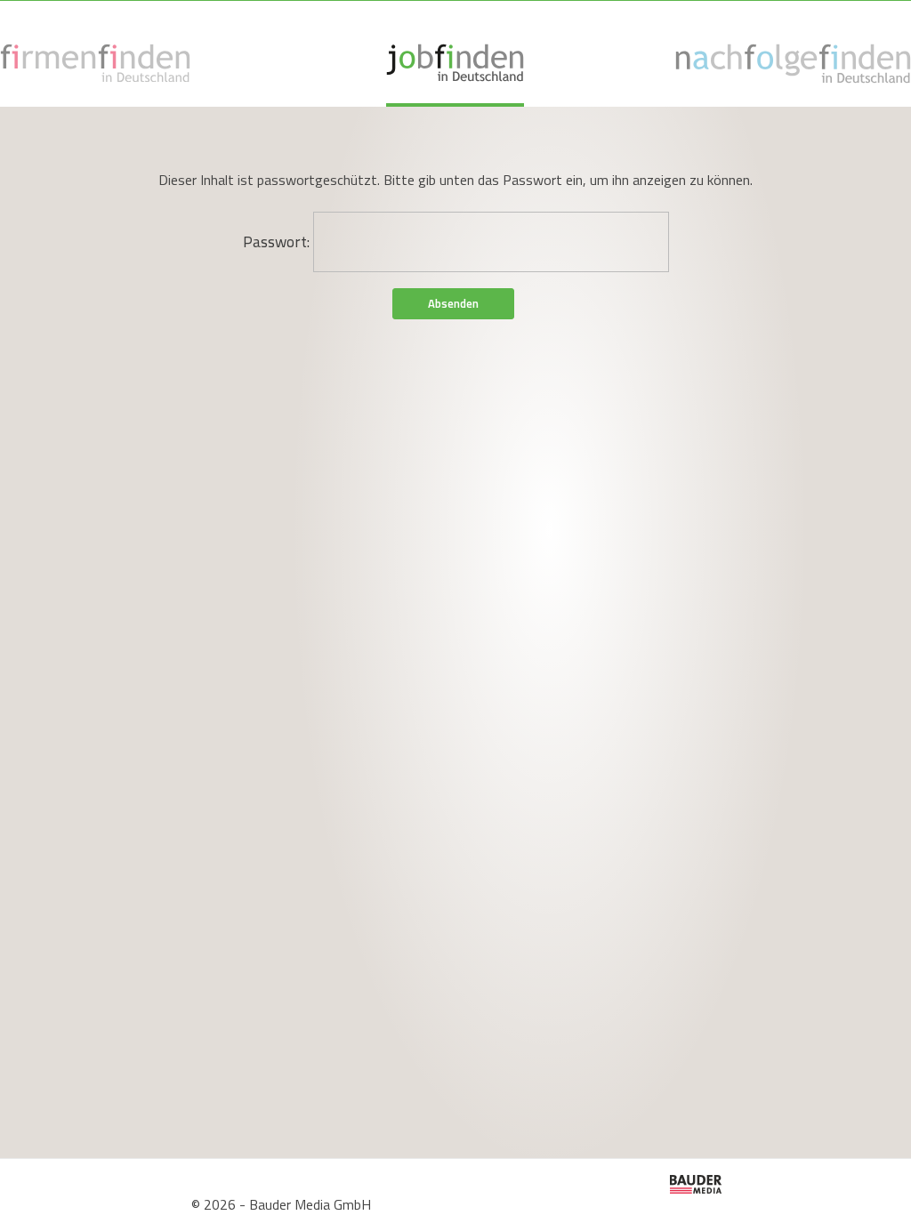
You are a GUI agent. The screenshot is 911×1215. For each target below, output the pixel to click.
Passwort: (278, 242)
